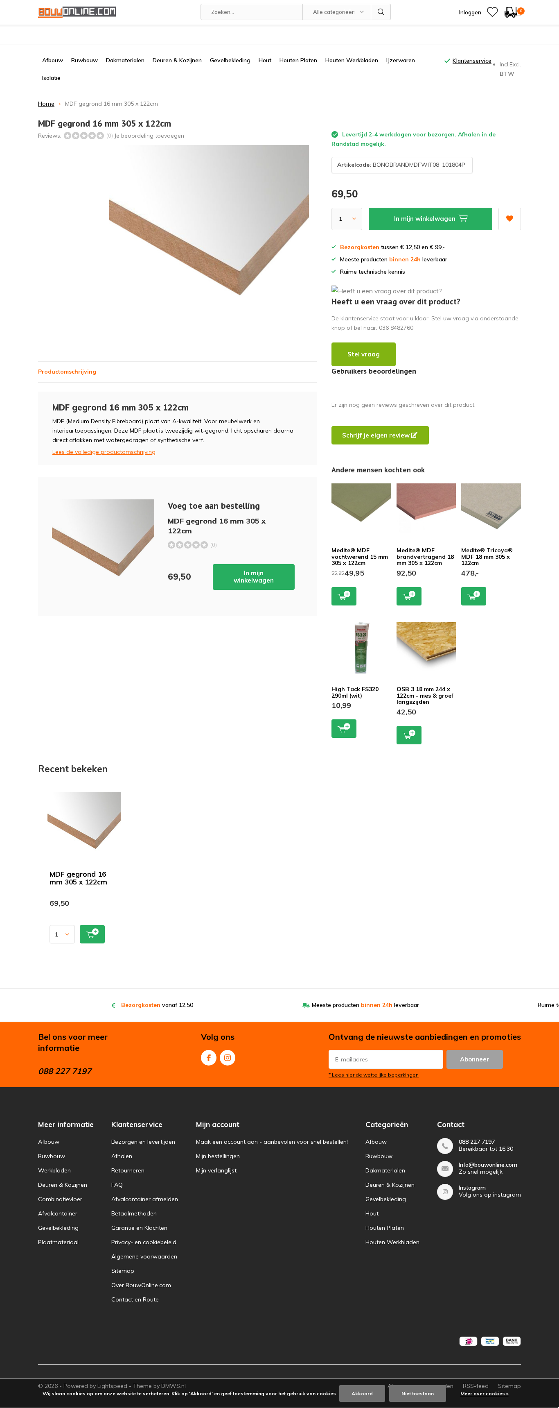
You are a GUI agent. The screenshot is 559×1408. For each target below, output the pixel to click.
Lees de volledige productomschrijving (104, 452)
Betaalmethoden (134, 1213)
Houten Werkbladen (351, 60)
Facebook (208, 1058)
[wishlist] (492, 12)
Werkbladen (54, 1170)
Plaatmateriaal (58, 1242)
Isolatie (51, 78)
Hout (265, 60)
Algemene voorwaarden (144, 1256)
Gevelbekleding (230, 60)
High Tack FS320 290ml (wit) (355, 692)
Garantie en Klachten (139, 1227)
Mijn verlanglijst (216, 1170)
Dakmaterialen (125, 60)
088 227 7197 (477, 1141)
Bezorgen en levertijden (143, 1141)
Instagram (227, 1058)
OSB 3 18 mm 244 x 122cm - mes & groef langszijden (425, 695)
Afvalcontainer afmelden (144, 1199)
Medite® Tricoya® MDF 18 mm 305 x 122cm (487, 556)
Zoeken (381, 12)
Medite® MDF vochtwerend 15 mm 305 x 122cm (359, 556)
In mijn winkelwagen (254, 576)
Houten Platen (298, 60)
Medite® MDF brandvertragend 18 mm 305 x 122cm (425, 556)
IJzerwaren (400, 60)
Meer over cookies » (484, 1393)
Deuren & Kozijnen (177, 60)
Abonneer (474, 1059)
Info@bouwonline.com (488, 1164)
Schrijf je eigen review (376, 435)
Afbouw (52, 60)
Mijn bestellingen (218, 1156)
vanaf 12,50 (157, 1005)
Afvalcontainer (57, 1213)
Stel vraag (363, 354)
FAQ (117, 1184)
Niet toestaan (417, 1393)
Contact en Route (135, 1299)
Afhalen (121, 1156)
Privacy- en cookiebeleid (143, 1242)
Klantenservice (472, 60)
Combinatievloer (60, 1199)
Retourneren (127, 1170)
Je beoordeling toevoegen (149, 135)
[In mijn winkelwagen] (92, 934)
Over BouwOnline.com (141, 1285)
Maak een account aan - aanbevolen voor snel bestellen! (272, 1141)
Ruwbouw (84, 60)
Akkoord (362, 1393)
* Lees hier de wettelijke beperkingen (374, 1075)
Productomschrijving (67, 371)
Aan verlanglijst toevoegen (509, 219)
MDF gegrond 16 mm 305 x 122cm (78, 878)
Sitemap (122, 1270)
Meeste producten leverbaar (365, 1005)
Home (46, 103)
